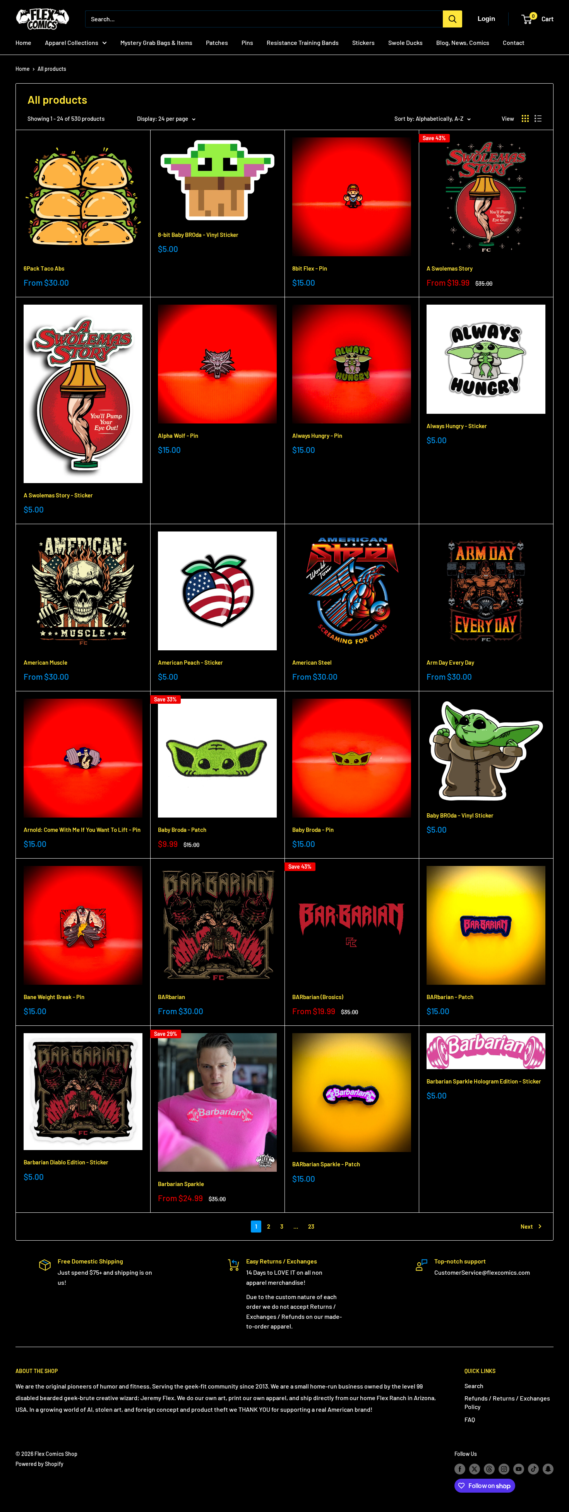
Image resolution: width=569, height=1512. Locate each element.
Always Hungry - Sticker (457, 425)
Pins (247, 42)
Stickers (363, 42)
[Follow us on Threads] (489, 1469)
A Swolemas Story (450, 268)
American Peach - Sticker (190, 662)
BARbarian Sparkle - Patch (326, 1164)
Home (23, 42)
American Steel (312, 662)
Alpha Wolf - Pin (178, 435)
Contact (513, 42)
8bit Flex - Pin (309, 268)
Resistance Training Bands (303, 42)
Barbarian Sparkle (181, 1183)
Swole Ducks (405, 42)
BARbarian (171, 996)
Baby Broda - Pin (313, 829)
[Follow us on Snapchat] (548, 1469)
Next (527, 1226)
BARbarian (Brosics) (317, 996)
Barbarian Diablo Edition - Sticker (66, 1162)
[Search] (452, 18)
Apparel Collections (71, 42)
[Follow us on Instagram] (504, 1469)
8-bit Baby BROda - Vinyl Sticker (198, 234)
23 (311, 1226)
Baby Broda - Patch (182, 829)
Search (473, 1385)
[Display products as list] (538, 118)
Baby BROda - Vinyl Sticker (460, 815)
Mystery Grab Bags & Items (156, 42)
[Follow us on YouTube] (518, 1469)
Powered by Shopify (39, 1464)
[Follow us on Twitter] (474, 1469)
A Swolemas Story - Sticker (58, 495)
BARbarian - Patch (450, 996)
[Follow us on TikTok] (533, 1469)
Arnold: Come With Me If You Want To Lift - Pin (82, 829)
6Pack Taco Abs (44, 268)
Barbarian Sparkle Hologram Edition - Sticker (484, 1081)
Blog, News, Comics (462, 42)
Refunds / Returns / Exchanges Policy (507, 1402)
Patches (217, 42)
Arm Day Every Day (450, 662)
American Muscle (45, 662)
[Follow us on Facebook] (459, 1469)
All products (52, 68)
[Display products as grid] (525, 118)
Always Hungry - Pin (317, 435)
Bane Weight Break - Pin (54, 996)
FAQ (469, 1419)
